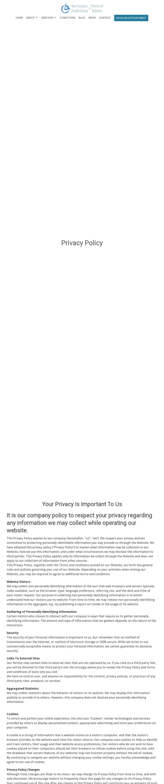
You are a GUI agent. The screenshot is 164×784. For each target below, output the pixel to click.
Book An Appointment (131, 18)
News (92, 17)
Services (47, 17)
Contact (105, 17)
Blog (82, 17)
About (30, 17)
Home (19, 17)
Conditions (67, 17)
